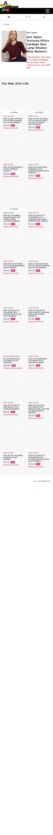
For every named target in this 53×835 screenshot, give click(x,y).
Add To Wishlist (22, 89)
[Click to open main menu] (47, 11)
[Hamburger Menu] (9, 17)
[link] (26, 17)
